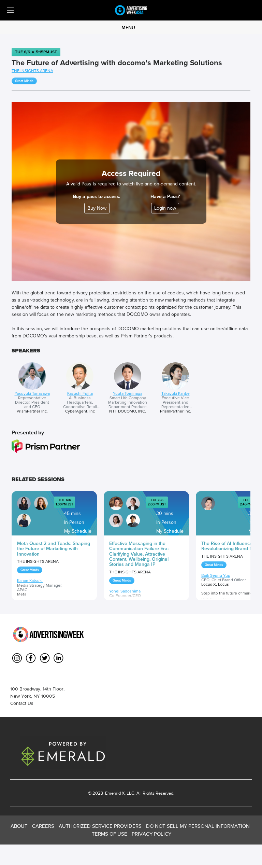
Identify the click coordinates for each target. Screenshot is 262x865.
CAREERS (43, 826)
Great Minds (24, 81)
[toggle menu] (10, 10)
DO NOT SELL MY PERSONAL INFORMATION (198, 826)
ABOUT (19, 826)
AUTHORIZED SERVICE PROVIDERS (100, 826)
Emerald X (114, 793)
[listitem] (32, 388)
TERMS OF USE (109, 834)
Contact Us (21, 703)
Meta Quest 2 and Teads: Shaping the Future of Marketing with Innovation (53, 549)
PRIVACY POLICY (151, 834)
